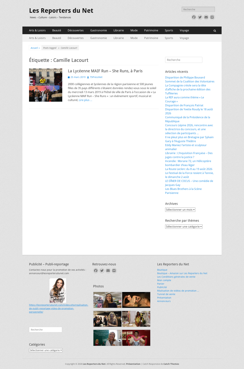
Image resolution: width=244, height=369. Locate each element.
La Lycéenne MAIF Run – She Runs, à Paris (105, 71)
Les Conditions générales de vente (176, 276)
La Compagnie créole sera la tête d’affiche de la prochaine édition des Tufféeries (187, 89)
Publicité (162, 287)
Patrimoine (151, 30)
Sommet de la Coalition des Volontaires (189, 81)
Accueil (35, 47)
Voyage (184, 30)
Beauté (56, 30)
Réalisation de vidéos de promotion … (178, 290)
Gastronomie (98, 30)
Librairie (119, 30)
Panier (160, 283)
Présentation (164, 297)
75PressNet (96, 77)
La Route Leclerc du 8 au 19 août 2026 (188, 169)
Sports (169, 30)
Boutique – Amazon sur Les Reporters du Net (182, 273)
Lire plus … (85, 100)
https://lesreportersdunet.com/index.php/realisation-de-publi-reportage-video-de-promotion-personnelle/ (58, 308)
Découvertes (76, 30)
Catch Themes (171, 363)
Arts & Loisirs (37, 30)
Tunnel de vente (166, 294)
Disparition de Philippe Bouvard (185, 77)
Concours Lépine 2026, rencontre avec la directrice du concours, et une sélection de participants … (189, 129)
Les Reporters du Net (61, 10)
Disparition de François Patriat (184, 105)
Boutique (162, 269)
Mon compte (164, 280)
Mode (134, 30)
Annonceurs (164, 301)
